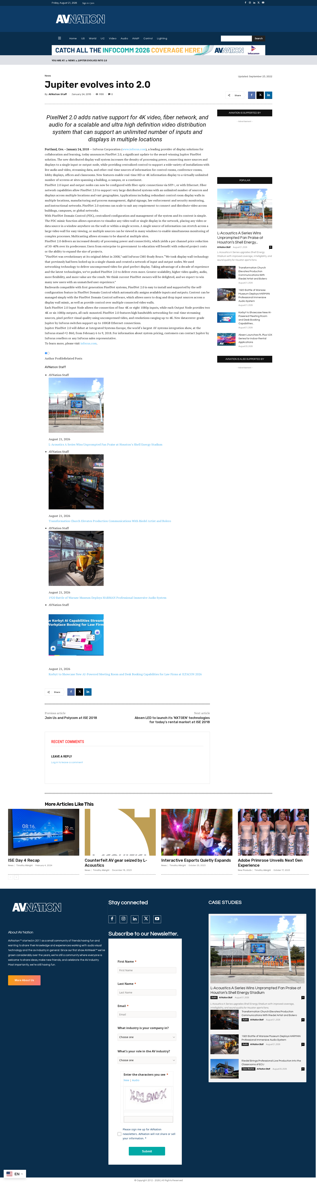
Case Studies (248, 1069)
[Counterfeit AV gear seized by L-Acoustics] (120, 832)
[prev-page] (10, 877)
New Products (245, 870)
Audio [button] (135, 1080)
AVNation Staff (58, 94)
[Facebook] (245, 3)
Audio (214, 997)
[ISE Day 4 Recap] (43, 832)
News (71, 60)
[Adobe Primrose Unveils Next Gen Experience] (273, 832)
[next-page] (16, 877)
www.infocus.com (134, 149)
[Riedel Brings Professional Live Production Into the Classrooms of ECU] (224, 1069)
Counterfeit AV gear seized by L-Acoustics (116, 863)
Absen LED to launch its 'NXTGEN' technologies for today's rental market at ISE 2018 (172, 720)
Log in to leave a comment (67, 762)
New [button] (126, 1080)
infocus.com (89, 343)
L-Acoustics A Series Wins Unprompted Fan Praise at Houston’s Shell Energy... (240, 237)
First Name (126, 962)
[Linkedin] (254, 3)
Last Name (125, 984)
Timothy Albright (24, 865)
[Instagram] (250, 3)
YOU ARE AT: (58, 60)
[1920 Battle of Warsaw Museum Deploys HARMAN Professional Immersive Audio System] (226, 294)
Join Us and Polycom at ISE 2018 (71, 718)
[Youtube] (263, 3)
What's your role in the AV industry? (144, 1051)
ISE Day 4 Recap (24, 860)
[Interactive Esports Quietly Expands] (196, 832)
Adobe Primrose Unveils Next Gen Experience (270, 863)
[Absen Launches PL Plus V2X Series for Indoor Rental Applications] (226, 339)
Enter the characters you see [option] (144, 1075)
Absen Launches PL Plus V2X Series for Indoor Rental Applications (255, 339)
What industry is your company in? (143, 1028)
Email (122, 1006)
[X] (258, 3)
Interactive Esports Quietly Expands (196, 860)
